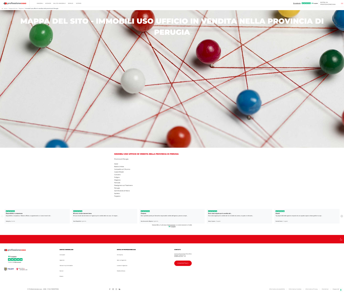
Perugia (117, 188)
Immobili (62, 254)
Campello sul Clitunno (122, 169)
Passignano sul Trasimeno (123, 185)
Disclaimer (325, 289)
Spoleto (117, 193)
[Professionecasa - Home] (14, 3)
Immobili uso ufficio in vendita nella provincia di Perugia (41, 8)
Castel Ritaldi (119, 172)
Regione (21, 8)
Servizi (61, 271)
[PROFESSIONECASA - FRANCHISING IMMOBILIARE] (14, 250)
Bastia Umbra (119, 166)
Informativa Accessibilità (277, 289)
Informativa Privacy (311, 289)
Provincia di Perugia (121, 159)
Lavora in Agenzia (122, 265)
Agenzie (62, 260)
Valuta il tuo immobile (66, 265)
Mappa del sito (13, 8)
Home (5, 8)
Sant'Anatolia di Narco (122, 191)
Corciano (117, 174)
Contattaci (182, 263)
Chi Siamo (120, 254)
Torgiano (117, 196)
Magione (117, 180)
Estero (61, 276)
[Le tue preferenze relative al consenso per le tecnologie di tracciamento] (341, 290)
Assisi (116, 164)
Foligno (117, 177)
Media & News (121, 271)
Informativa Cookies (295, 289)
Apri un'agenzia (121, 260)
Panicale (117, 183)
